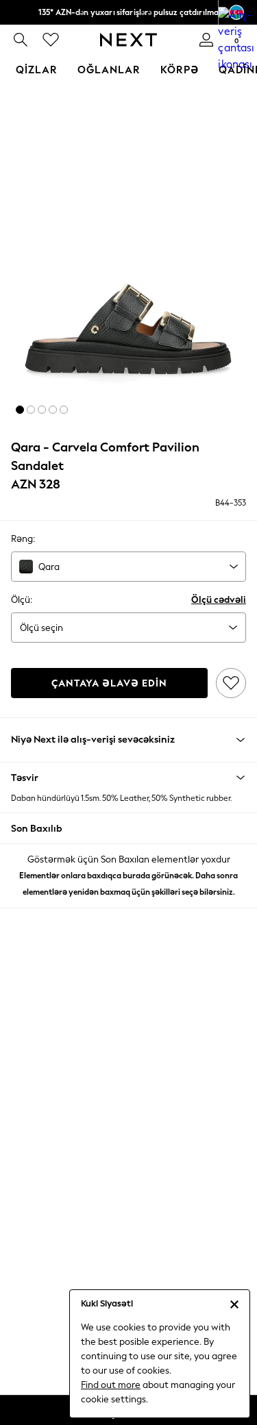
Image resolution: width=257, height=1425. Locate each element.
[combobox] (128, 567)
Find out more (110, 1385)
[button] (20, 410)
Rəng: (23, 539)
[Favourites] (51, 40)
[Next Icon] (128, 40)
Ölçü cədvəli (218, 600)
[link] (20, 40)
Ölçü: (21, 600)
